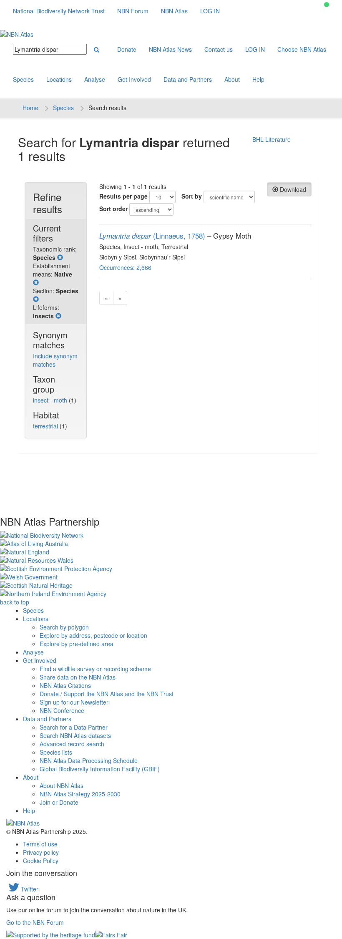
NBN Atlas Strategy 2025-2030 (80, 794)
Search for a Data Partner (74, 727)
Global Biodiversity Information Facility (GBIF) (100, 769)
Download (292, 189)
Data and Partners (187, 79)
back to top (14, 602)
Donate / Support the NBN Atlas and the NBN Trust (107, 694)
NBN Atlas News (170, 49)
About (232, 79)
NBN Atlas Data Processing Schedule (89, 760)
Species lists (56, 752)
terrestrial (46, 426)
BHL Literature (271, 139)
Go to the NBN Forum (35, 922)
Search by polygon (64, 627)
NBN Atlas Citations (65, 685)
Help (258, 79)
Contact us (218, 49)
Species (23, 79)
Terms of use (40, 844)
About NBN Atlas (61, 785)
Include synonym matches (55, 360)
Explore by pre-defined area (76, 643)
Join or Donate (59, 802)
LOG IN (210, 11)
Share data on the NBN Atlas (78, 677)
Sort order (113, 208)
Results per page (123, 196)
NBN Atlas (174, 11)
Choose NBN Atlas (301, 49)
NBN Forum (132, 11)
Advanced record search (72, 744)
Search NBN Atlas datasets (75, 735)
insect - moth (51, 400)
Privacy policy (41, 852)
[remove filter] (60, 257)
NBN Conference (62, 710)
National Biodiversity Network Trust (59, 11)
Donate (126, 49)
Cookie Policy (40, 860)
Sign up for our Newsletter (74, 702)
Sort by (191, 196)
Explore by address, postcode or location (93, 635)
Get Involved (134, 79)
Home (30, 107)
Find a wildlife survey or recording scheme (95, 669)
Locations (59, 79)
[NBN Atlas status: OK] (326, 4)
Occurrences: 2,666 (125, 267)
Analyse (94, 79)
